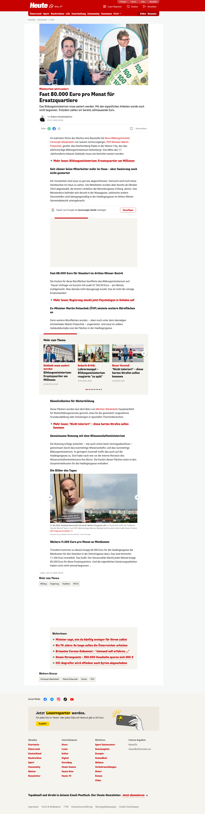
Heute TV (66, 776)
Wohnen (99, 762)
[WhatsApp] (49, 128)
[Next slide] (144, 353)
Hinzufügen (128, 210)
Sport (46, 13)
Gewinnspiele (102, 749)
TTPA (65, 806)
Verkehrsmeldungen (105, 767)
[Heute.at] (39, 5)
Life (68, 13)
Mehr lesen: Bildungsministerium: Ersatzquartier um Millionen (94, 161)
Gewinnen (106, 13)
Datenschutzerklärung (82, 806)
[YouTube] (72, 699)
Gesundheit (101, 758)
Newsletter (34, 776)
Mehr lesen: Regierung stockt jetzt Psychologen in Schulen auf (93, 300)
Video (143, 13)
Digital (65, 758)
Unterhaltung (79, 13)
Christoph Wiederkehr (49, 679)
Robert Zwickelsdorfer (61, 117)
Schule (84, 679)
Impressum (33, 806)
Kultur (65, 753)
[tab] (86, 389)
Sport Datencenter (105, 744)
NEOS (75, 584)
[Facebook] (54, 128)
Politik (52, 20)
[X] (52, 699)
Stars (64, 744)
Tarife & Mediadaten (51, 806)
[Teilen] (59, 128)
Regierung (54, 584)
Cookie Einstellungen (129, 806)
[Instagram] (58, 699)
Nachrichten (42, 20)
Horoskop (67, 762)
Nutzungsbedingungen (105, 806)
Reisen (98, 776)
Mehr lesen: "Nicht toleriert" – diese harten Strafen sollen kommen (91, 426)
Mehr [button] (116, 13)
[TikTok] (65, 699)
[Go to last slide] (50, 497)
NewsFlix (133, 744)
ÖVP (92, 679)
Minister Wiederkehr (107, 409)
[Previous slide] (43, 353)
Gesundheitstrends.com (140, 749)
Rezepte (99, 753)
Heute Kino (67, 771)
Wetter (32, 771)
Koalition (66, 584)
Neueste (152, 13)
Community (93, 13)
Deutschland (34, 753)
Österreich (36, 13)
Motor (98, 771)
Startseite (31, 20)
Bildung (43, 584)
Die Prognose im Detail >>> (61, 531)
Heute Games (69, 767)
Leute (65, 749)
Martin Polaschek (70, 679)
